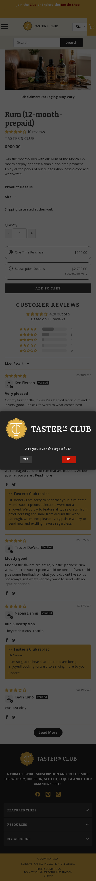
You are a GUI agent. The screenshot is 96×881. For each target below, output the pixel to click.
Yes (25, 459)
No (69, 459)
